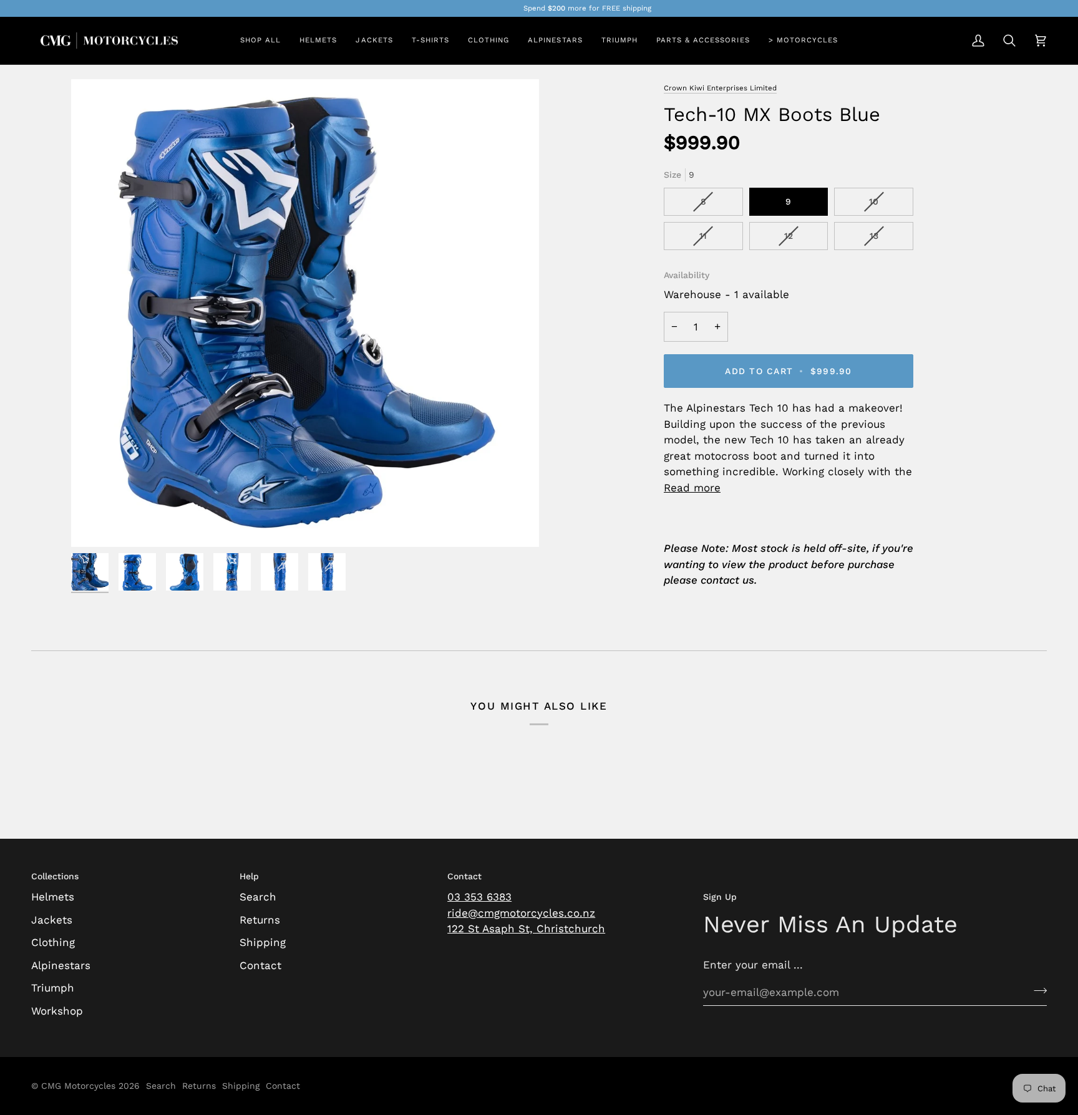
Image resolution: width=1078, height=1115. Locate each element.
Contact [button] (464, 876)
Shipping (263, 942)
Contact (260, 965)
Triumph (52, 988)
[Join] (1036, 990)
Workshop (57, 1011)
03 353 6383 (479, 897)
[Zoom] (305, 313)
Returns (260, 920)
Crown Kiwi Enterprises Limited (720, 88)
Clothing (53, 942)
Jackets (51, 920)
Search (258, 897)
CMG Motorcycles (78, 1086)
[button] (318, 41)
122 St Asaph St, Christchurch (526, 928)
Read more (692, 487)
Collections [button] (55, 876)
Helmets (52, 897)
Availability (686, 275)
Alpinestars (60, 965)
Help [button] (249, 876)
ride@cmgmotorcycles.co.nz (521, 913)
